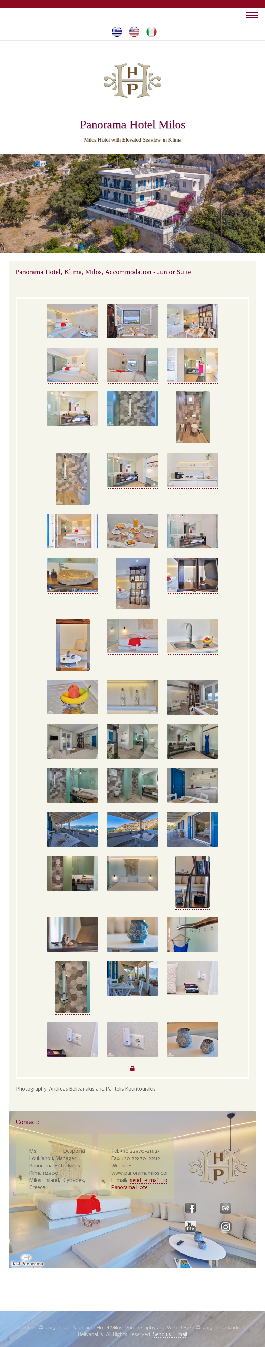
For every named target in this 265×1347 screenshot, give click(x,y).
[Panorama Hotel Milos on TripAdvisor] (226, 1208)
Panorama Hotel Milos (132, 124)
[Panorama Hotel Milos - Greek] (117, 32)
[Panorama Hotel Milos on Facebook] (190, 1208)
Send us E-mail (170, 1334)
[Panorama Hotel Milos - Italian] (151, 32)
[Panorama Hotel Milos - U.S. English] (134, 32)
